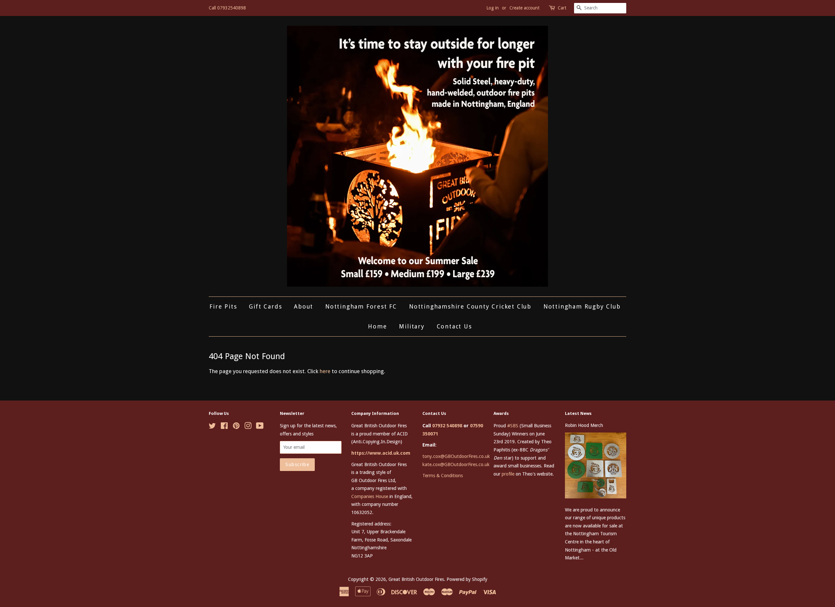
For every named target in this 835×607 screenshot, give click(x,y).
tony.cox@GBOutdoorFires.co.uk (456, 456)
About (303, 306)
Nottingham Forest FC (361, 306)
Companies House (369, 496)
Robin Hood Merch (584, 425)
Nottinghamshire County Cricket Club (470, 306)
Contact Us (454, 326)
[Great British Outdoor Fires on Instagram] (247, 427)
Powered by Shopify (467, 579)
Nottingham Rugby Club (582, 306)
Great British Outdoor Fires (416, 579)
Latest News (578, 413)
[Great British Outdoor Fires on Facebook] (224, 427)
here (325, 371)
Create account (524, 7)
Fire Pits (223, 306)
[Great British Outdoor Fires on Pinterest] (236, 427)
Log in (492, 7)
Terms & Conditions (442, 475)
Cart (562, 7)
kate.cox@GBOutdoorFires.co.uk (456, 464)
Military (411, 326)
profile (508, 474)
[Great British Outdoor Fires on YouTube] (260, 427)
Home (377, 326)
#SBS (512, 425)
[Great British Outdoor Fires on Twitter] (212, 427)
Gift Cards (265, 306)
